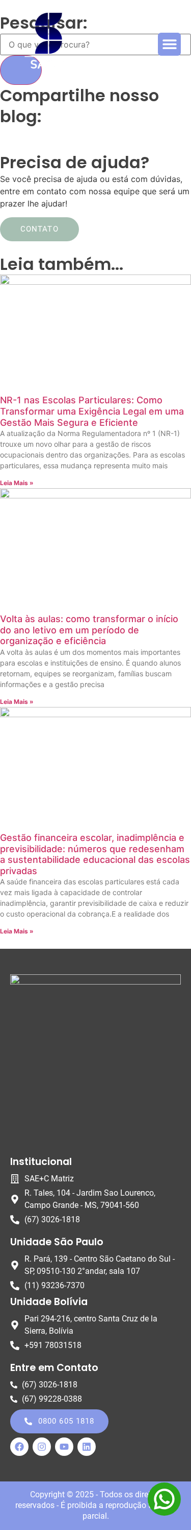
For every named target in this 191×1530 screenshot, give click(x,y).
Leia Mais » (17, 483)
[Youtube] (64, 1446)
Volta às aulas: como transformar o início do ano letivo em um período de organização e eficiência (89, 629)
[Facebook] (19, 1446)
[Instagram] (42, 1446)
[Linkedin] (86, 1446)
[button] (169, 44)
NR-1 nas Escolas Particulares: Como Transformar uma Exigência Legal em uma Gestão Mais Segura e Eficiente (92, 411)
